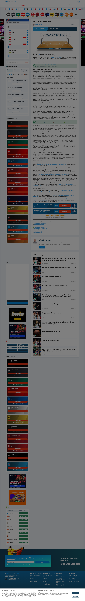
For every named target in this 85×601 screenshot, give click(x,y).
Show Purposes (75, 596)
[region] (42, 594)
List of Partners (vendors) (42, 595)
